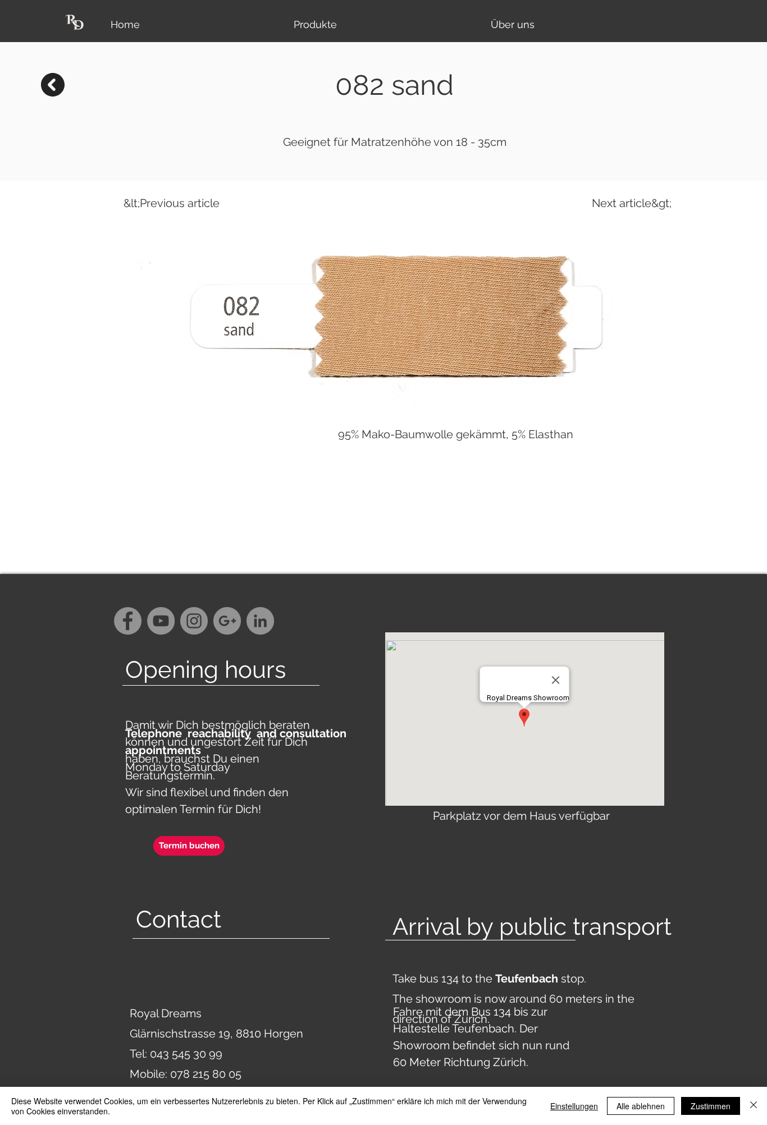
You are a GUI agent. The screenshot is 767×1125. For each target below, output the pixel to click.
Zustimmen (711, 1106)
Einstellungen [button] (574, 1106)
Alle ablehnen (641, 1106)
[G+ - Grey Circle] (227, 621)
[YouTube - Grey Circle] (161, 621)
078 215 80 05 (205, 1074)
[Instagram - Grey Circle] (194, 621)
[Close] (753, 1106)
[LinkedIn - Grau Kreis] (260, 621)
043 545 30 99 (186, 1053)
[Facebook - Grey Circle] (127, 621)
